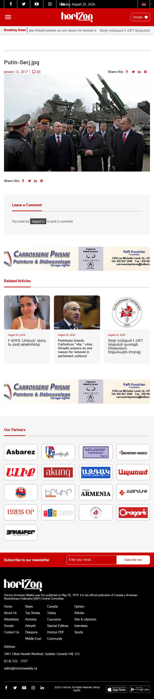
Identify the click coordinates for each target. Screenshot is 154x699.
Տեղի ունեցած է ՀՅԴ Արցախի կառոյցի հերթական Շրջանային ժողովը (125, 346)
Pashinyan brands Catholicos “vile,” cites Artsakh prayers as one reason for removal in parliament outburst (75, 348)
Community (54, 638)
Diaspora (31, 632)
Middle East (33, 638)
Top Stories (32, 613)
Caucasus (54, 619)
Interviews (81, 625)
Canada (52, 606)
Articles (79, 613)
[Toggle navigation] (8, 17)
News (29, 606)
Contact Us (11, 632)
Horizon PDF (55, 632)
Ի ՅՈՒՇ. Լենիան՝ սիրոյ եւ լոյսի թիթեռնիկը (27, 342)
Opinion (79, 606)
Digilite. (77, 690)
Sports (78, 632)
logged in (38, 221)
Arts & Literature (85, 619)
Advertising (11, 619)
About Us (10, 613)
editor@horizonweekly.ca (20, 668)
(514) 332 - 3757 (16, 661)
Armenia (30, 619)
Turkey (51, 613)
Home (8, 606)
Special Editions (57, 625)
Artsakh (30, 625)
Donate (138, 17)
